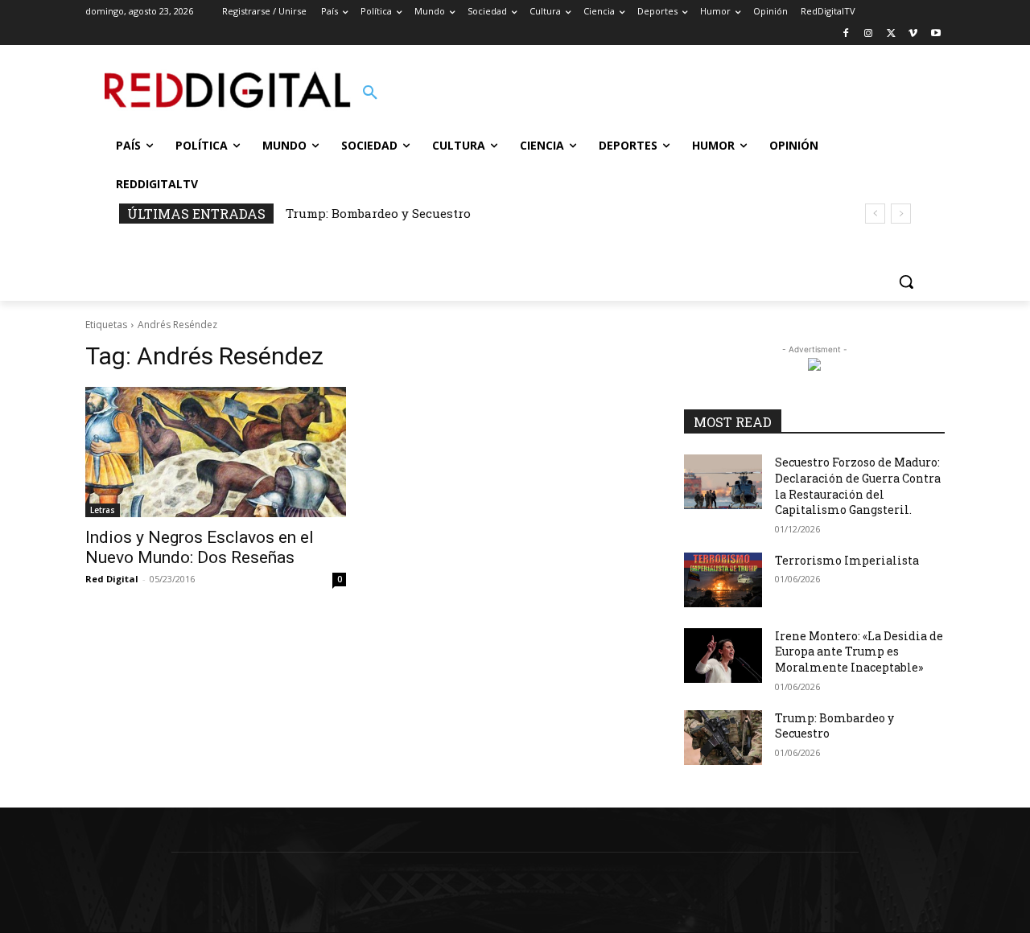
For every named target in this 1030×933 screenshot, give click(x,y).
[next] (901, 213)
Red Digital (111, 579)
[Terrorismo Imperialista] (723, 580)
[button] (370, 93)
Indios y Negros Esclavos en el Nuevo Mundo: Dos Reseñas (199, 547)
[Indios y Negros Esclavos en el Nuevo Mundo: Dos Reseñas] (215, 452)
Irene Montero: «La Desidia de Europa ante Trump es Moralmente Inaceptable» (859, 651)
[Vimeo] (913, 34)
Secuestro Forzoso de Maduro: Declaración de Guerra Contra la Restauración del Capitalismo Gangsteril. (858, 485)
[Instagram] (868, 34)
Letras (102, 510)
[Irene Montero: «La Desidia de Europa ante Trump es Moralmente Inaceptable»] (723, 655)
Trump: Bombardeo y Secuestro (378, 213)
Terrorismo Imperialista (847, 560)
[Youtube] (935, 34)
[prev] (875, 213)
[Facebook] (846, 34)
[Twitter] (891, 34)
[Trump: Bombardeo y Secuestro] (723, 737)
